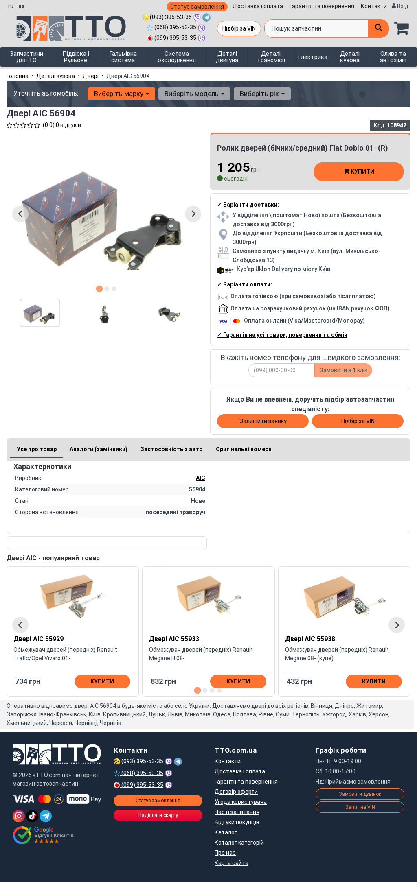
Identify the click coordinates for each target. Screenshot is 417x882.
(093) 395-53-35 (170, 17)
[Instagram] (19, 816)
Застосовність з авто (171, 449)
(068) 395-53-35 (174, 27)
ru (10, 6)
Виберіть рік (260, 94)
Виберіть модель (192, 94)
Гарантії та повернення (246, 781)
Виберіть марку (119, 94)
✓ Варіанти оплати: (244, 284)
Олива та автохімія (393, 57)
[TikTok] (32, 816)
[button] (40, 313)
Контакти (374, 6)
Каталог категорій (239, 842)
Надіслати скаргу (158, 815)
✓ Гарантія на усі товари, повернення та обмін (282, 335)
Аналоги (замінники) (98, 449)
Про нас (225, 852)
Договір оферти (236, 791)
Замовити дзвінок (360, 794)
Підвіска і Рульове (75, 57)
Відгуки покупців (237, 822)
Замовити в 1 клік (343, 370)
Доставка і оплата (258, 6)
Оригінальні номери (244, 449)
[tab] (99, 288)
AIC (200, 478)
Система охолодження (177, 57)
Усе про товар (37, 449)
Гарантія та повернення (322, 6)
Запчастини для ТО (26, 57)
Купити (361, 171)
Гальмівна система (123, 57)
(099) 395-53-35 (174, 38)
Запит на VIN (360, 807)
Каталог (226, 832)
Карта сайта (231, 863)
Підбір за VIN (239, 28)
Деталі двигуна (227, 57)
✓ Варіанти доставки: (248, 204)
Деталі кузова (350, 57)
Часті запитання (237, 812)
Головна (18, 76)
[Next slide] (193, 214)
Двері (91, 76)
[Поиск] (378, 28)
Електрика (312, 57)
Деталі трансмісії (271, 57)
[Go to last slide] (20, 214)
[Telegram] (46, 816)
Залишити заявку (263, 421)
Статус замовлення (197, 6)
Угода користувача (241, 802)
